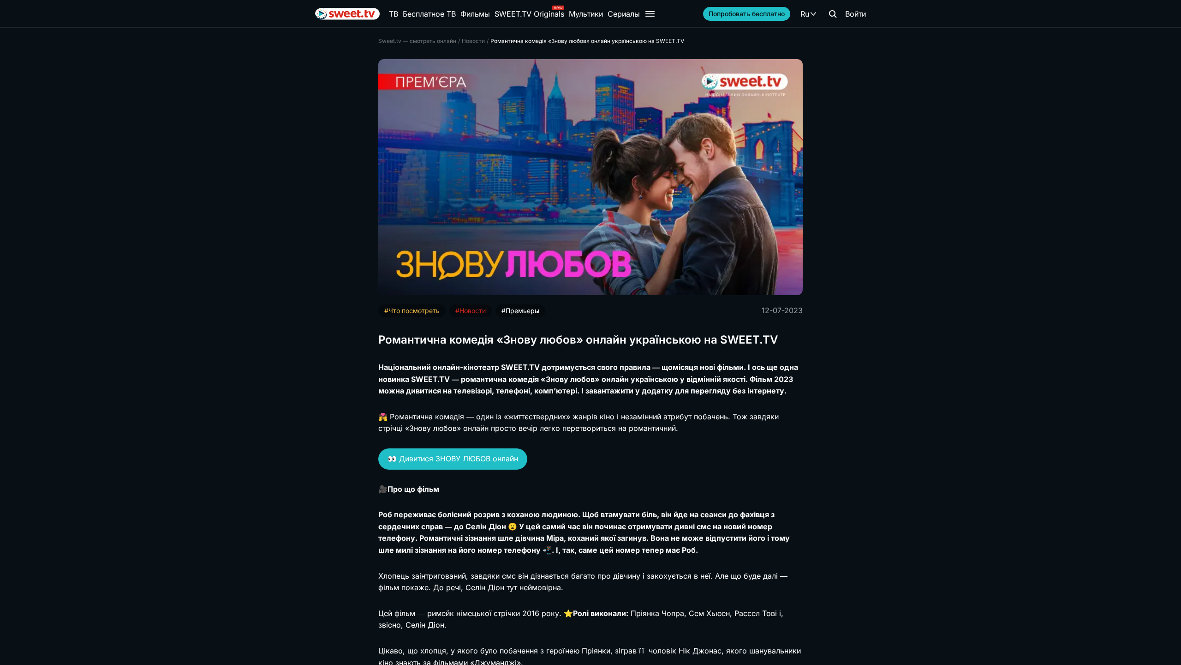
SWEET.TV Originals (529, 13)
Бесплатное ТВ (429, 13)
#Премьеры (520, 310)
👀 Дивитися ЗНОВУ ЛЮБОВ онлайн (453, 458)
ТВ (393, 13)
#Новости (470, 310)
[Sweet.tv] (347, 14)
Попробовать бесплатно (747, 14)
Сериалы (624, 13)
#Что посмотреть (412, 310)
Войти (855, 13)
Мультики (586, 13)
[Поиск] (832, 14)
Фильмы (475, 13)
